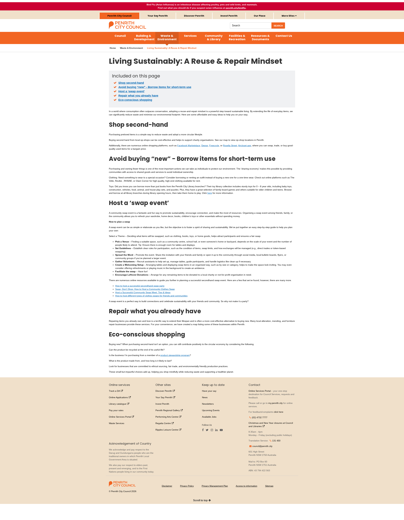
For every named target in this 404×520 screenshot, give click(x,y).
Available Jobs (209, 417)
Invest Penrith (229, 15)
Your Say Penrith (158, 15)
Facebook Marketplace (188, 145)
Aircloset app (244, 145)
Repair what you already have (138, 95)
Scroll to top (200, 500)
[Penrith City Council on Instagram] (213, 430)
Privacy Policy (187, 486)
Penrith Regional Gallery (167, 410)
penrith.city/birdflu (236, 8)
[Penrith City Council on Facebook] (203, 430)
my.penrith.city (275, 403)
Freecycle (214, 145)
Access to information (246, 486)
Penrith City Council (119, 15)
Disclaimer (167, 486)
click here (278, 412)
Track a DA (114, 391)
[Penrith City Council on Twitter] (208, 430)
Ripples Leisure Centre (166, 429)
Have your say (209, 391)
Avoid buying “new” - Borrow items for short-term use (154, 87)
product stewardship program (175, 355)
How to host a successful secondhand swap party (139, 286)
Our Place (259, 15)
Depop (204, 145)
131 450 (276, 440)
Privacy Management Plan (215, 486)
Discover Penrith (194, 15)
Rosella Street (230, 145)
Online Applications (118, 397)
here (209, 193)
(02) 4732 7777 (259, 417)
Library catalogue (117, 404)
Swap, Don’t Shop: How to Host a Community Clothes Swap (145, 289)
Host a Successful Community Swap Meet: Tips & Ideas (142, 292)
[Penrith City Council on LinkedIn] (217, 430)
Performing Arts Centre (166, 417)
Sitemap (269, 486)
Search (278, 25)
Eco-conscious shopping (135, 99)
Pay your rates (116, 410)
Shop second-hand (131, 82)
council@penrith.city (262, 446)
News (205, 397)
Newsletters (208, 404)
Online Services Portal (120, 417)
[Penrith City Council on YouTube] (222, 430)
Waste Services (116, 423)
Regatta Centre (163, 423)
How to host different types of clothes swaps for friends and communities (151, 295)
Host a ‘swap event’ (131, 91)
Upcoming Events (211, 410)
